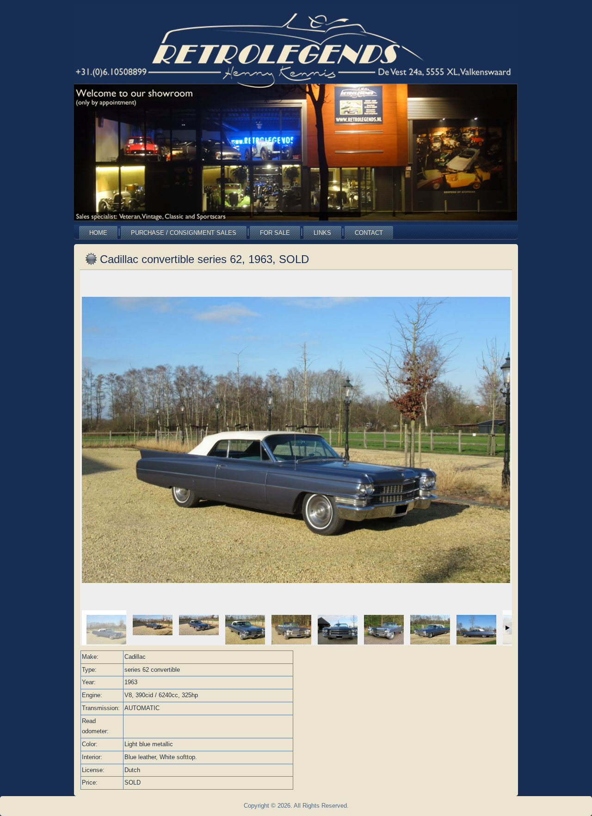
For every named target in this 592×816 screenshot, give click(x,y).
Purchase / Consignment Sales (183, 232)
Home (98, 232)
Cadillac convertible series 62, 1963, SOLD (204, 259)
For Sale (275, 232)
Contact (369, 232)
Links (322, 232)
